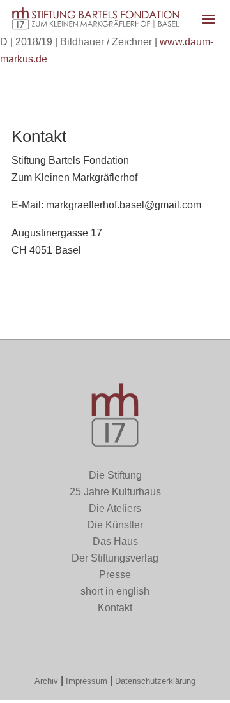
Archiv (46, 681)
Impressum (86, 681)
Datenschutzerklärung (155, 681)
